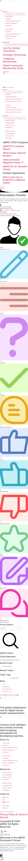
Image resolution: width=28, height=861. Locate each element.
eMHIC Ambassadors (11, 23)
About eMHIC (9, 16)
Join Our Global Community (11, 49)
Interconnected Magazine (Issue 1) (13, 161)
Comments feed (7, 689)
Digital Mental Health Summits (14, 99)
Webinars (8, 94)
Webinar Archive (10, 125)
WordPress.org (7, 691)
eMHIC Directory (10, 120)
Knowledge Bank (10, 123)
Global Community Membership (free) (13, 67)
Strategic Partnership (14, 54)
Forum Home (5, 210)
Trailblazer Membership (10, 60)
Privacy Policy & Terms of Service (14, 816)
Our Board (8, 18)
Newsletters (9, 127)
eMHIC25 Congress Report (13, 147)
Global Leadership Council (13, 21)
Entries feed (6, 686)
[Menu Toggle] (1, 10)
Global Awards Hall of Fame (13, 101)
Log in (4, 684)
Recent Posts (16, 210)
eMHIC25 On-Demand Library (15, 168)
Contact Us (9, 25)
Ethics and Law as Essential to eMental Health (14, 180)
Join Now (11, 847)
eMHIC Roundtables (11, 96)
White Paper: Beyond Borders (14, 154)
